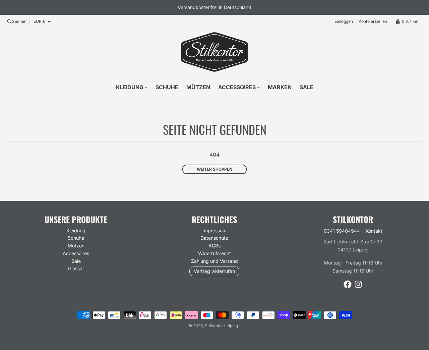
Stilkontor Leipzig (221, 325)
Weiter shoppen (214, 169)
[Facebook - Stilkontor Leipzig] (348, 284)
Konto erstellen (373, 21)
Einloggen (343, 21)
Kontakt (374, 231)
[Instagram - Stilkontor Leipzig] (358, 284)
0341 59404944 (342, 231)
